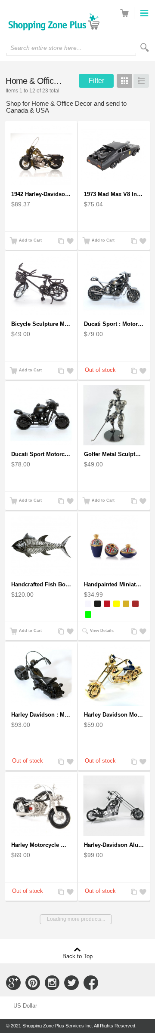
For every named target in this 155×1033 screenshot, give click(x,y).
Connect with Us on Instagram (52, 982)
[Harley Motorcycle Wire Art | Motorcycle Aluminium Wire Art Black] (41, 806)
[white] (88, 604)
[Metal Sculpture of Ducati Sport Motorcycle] (113, 285)
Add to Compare (60, 241)
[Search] (144, 47)
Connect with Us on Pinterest (32, 982)
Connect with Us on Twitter (71, 982)
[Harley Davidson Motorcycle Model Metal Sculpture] (113, 675)
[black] (97, 604)
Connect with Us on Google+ (13, 982)
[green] (88, 614)
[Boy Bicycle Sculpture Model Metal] (41, 285)
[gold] (126, 604)
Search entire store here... (46, 47)
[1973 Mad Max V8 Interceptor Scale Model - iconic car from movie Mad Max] (113, 155)
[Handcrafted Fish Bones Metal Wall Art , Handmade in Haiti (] (41, 545)
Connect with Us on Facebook (91, 982)
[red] (107, 604)
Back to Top (77, 956)
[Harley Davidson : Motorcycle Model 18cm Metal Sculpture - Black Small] (41, 675)
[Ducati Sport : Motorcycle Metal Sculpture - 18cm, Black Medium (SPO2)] (41, 415)
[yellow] (116, 604)
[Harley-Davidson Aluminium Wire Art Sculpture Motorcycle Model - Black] (113, 806)
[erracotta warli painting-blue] (113, 545)
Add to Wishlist (69, 241)
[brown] (135, 604)
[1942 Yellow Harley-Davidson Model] (41, 155)
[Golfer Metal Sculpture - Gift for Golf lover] (113, 415)
